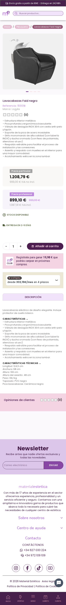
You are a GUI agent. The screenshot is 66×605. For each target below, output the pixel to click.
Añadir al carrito (47, 246)
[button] (27, 91)
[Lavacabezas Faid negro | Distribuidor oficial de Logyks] (33, 61)
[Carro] (45, 597)
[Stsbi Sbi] (16, 568)
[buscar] (15, 13)
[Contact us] (58, 582)
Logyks (16, 109)
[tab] (33, 296)
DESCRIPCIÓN (33, 297)
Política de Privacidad (20, 586)
